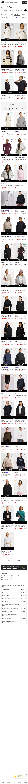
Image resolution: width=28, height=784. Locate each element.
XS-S (6, 108)
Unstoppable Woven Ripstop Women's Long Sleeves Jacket (9, 615)
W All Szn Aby (5, 601)
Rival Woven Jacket (6, 592)
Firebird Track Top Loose (7, 595)
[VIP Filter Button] (18, 17)
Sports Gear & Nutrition (7, 579)
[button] (14, 2)
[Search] (25, 10)
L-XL (22, 108)
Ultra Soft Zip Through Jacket (8, 618)
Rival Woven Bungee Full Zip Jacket (9, 598)
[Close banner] (1, 2)
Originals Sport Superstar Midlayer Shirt (10, 608)
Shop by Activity (5, 577)
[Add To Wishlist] (12, 43)
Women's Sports (4, 575)
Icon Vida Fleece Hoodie (7, 611)
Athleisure (13, 577)
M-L (17, 108)
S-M (12, 108)
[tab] (11, 14)
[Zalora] (14, 7)
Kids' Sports (19, 575)
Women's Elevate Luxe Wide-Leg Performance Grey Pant (9, 622)
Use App (24, 2)
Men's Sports (12, 575)
